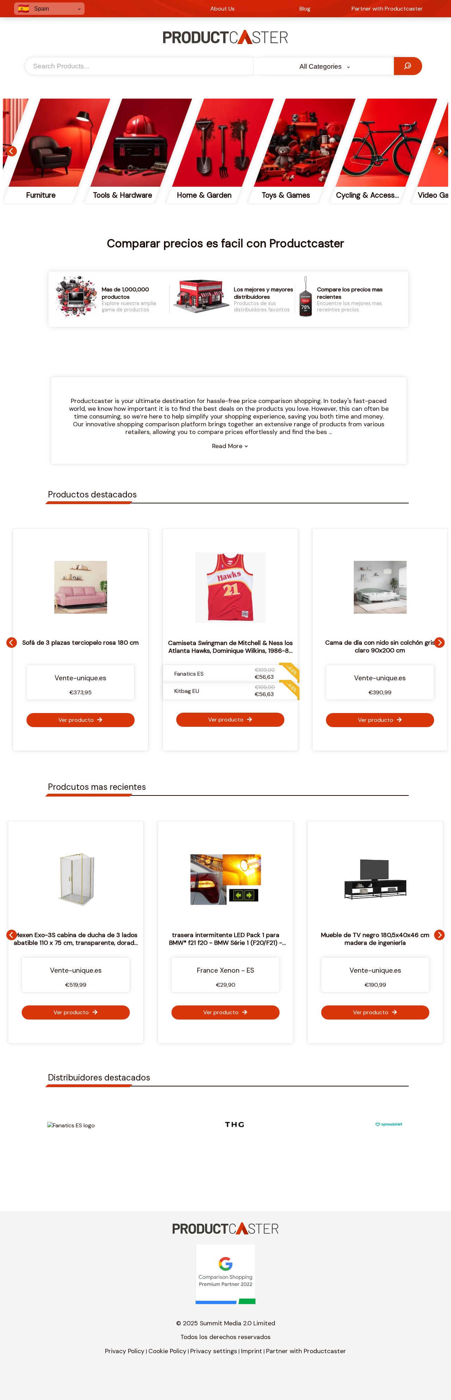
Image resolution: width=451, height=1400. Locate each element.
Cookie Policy (167, 1351)
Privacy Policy (124, 1351)
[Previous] (11, 151)
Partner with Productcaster (306, 1351)
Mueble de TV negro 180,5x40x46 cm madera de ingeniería (285, 939)
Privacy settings (213, 1351)
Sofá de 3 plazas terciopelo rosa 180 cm (76, 642)
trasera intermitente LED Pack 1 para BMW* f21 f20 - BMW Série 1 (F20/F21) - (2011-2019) (135, 942)
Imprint (251, 1351)
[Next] (439, 151)
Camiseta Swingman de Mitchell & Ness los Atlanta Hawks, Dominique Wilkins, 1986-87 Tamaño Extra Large (225, 650)
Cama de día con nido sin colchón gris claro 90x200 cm (375, 646)
